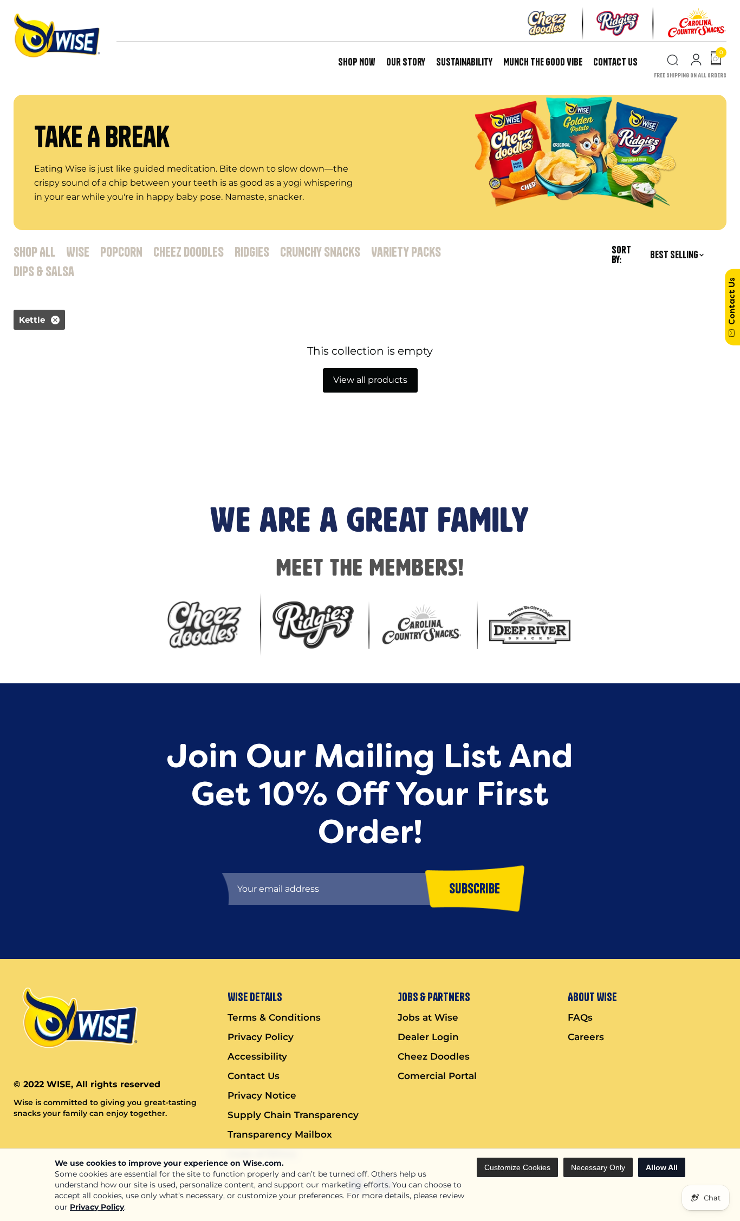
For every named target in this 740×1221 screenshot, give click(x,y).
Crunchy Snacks (320, 252)
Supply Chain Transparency (293, 1114)
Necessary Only (598, 1167)
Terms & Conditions (274, 1017)
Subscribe (23, 451)
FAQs (580, 1017)
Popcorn (121, 252)
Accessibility (257, 1056)
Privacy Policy (97, 1207)
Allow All (662, 1167)
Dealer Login (428, 1036)
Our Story (405, 62)
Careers (586, 1036)
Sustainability (464, 62)
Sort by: (621, 255)
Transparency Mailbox (280, 1134)
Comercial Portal (437, 1075)
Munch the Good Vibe (542, 62)
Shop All (34, 252)
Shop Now (356, 62)
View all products (370, 380)
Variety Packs (406, 252)
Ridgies (252, 252)
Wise (77, 252)
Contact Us (615, 62)
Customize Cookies (517, 1167)
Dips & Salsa (44, 271)
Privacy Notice (262, 1095)
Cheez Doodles (188, 252)
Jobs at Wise (428, 1017)
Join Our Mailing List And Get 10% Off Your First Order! (200, 412)
